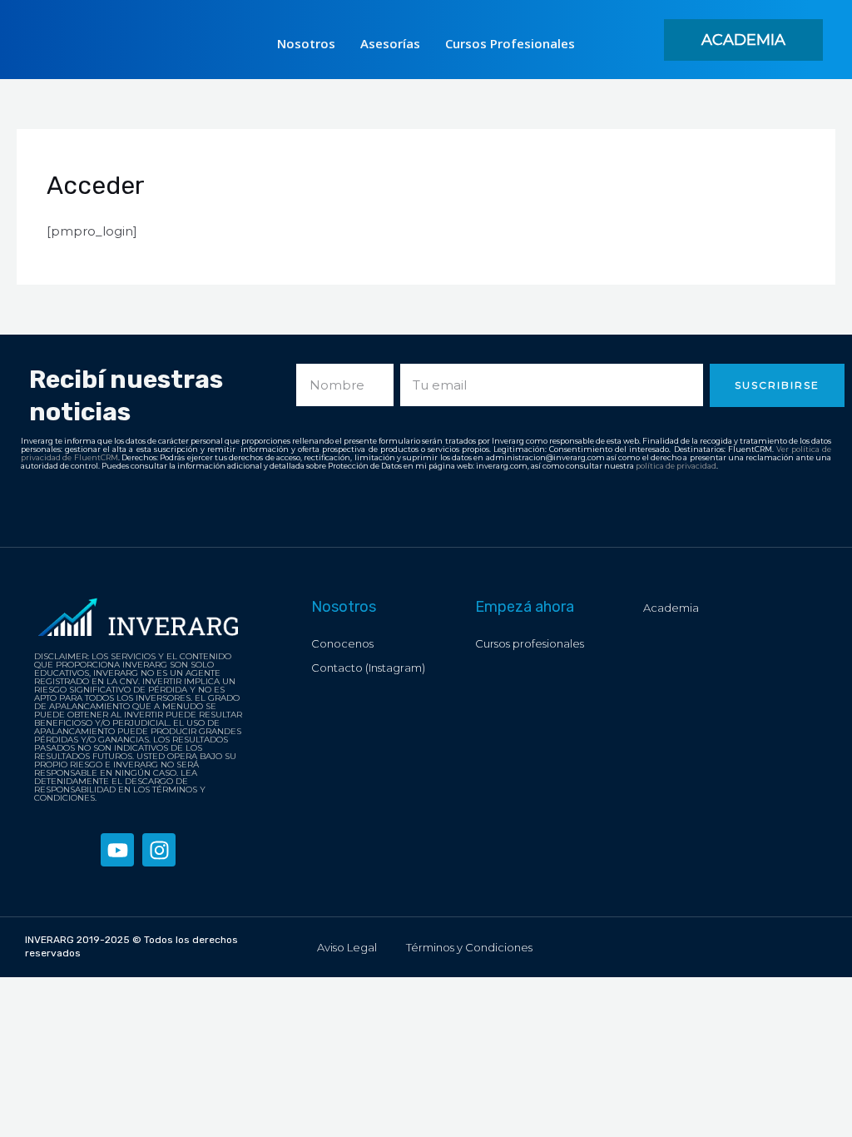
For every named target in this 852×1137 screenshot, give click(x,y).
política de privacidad (676, 465)
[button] (743, 40)
